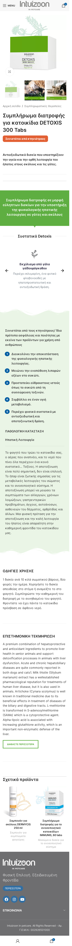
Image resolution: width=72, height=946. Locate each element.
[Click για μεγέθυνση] (10, 71)
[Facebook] (6, 899)
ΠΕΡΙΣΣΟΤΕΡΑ (13, 888)
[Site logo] (34, 5)
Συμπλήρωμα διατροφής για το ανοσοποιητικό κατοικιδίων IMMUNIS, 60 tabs (51, 828)
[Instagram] (14, 899)
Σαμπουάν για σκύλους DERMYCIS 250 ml (18, 824)
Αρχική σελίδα (11, 106)
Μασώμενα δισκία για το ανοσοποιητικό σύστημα (51, 843)
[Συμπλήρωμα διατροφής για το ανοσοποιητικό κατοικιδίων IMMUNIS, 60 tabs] (51, 801)
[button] (7, 270)
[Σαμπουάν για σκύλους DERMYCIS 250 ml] (18, 801)
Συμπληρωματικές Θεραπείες (42, 106)
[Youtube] (22, 899)
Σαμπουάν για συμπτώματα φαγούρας (18, 836)
